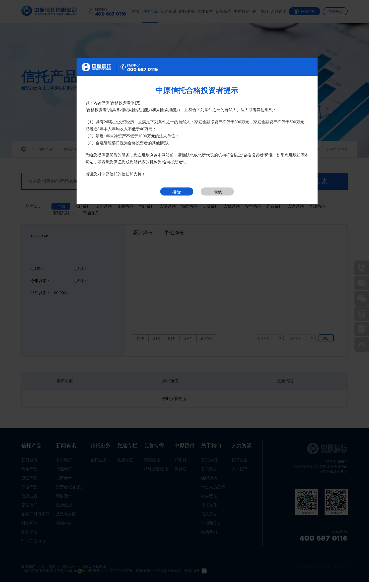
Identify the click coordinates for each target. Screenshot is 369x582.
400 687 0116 (142, 69)
